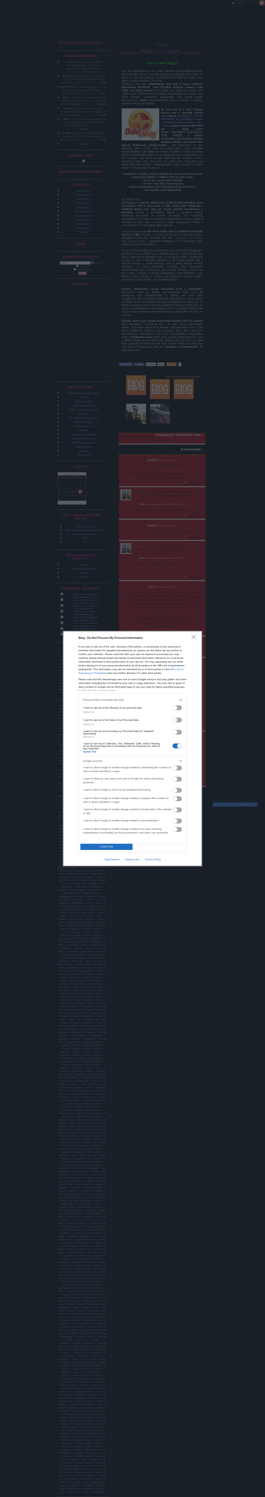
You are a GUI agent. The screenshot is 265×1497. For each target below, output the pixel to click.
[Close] (194, 638)
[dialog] (132, 748)
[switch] (177, 707)
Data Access (132, 859)
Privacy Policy (153, 859)
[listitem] (132, 700)
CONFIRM (106, 846)
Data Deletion (112, 859)
